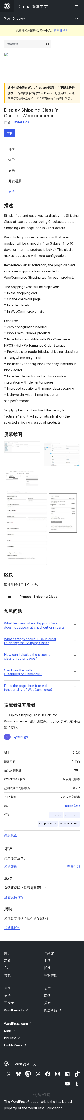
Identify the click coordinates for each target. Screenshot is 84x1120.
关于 (7, 953)
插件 (47, 968)
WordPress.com (18, 1023)
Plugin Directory (15, 18)
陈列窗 (49, 953)
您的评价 (10, 866)
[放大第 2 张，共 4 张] (74, 447)
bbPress (12, 1038)
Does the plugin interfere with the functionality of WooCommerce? (29, 688)
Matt (9, 1031)
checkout (56, 815)
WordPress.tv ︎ (16, 1010)
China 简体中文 (25, 1064)
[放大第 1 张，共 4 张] (35, 447)
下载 (9, 133)
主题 (47, 961)
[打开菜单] (77, 6)
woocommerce (69, 823)
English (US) (72, 805)
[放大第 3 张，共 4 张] (35, 475)
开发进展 (14, 181)
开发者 (9, 1003)
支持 (11, 192)
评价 (11, 160)
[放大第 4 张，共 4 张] (74, 496)
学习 (7, 988)
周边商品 (52, 1010)
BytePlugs (21, 122)
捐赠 (49, 1003)
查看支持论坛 (14, 897)
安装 (11, 170)
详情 (11, 149)
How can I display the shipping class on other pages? (27, 656)
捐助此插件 (12, 928)
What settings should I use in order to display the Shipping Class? (30, 641)
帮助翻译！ (61, 30)
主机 (7, 968)
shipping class (47, 823)
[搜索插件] (47, 44)
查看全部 (73, 866)
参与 (47, 988)
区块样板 (50, 975)
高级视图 (10, 835)
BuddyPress (15, 1045)
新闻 (7, 961)
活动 (47, 996)
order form (71, 815)
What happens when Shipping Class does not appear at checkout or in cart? (34, 625)
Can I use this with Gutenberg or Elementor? (23, 672)
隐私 (7, 975)
